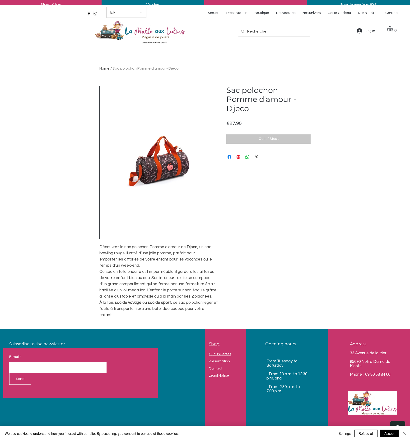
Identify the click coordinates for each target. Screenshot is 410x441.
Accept (389, 433)
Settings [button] (345, 433)
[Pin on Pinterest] (238, 157)
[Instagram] (95, 13)
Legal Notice (219, 375)
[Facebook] (89, 13)
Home (104, 68)
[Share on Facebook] (229, 157)
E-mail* (15, 357)
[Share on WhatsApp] (247, 157)
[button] (393, 29)
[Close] (404, 433)
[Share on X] (256, 157)
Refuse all (366, 433)
